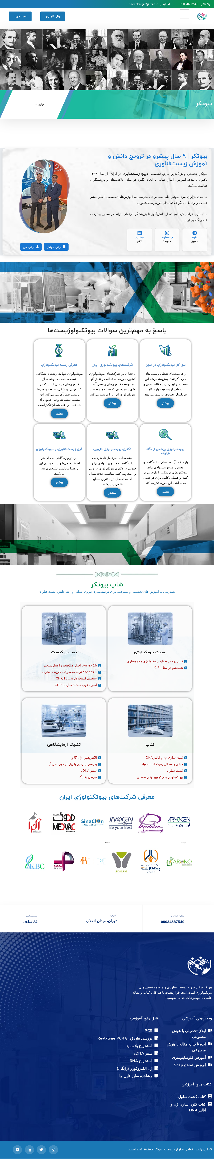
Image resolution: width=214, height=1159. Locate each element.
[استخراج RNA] (156, 1060)
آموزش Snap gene (190, 1065)
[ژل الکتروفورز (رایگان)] (156, 1068)
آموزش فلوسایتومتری (189, 1057)
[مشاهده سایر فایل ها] (156, 1075)
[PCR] (156, 1030)
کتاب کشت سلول (192, 1096)
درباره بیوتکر (55, 247)
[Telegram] (17, 1149)
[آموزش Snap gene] (210, 1065)
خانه (41, 104)
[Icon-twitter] (41, 1149)
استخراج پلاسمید (139, 1045)
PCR (148, 1030)
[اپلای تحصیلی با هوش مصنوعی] (210, 1030)
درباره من (29, 247)
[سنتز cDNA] (156, 1053)
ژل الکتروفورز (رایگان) (134, 1068)
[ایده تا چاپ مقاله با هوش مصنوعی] (210, 1044)
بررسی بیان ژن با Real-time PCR (124, 1038)
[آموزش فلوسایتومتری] (210, 1057)
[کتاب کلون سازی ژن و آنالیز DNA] (210, 1104)
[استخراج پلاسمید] (156, 1045)
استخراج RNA (141, 1060)
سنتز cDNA (143, 1053)
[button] (183, 843)
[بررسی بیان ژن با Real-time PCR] (156, 1038)
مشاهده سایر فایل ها (135, 1076)
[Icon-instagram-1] (53, 1149)
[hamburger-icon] (184, 13)
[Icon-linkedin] (29, 1149)
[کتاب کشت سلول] (210, 1096)
